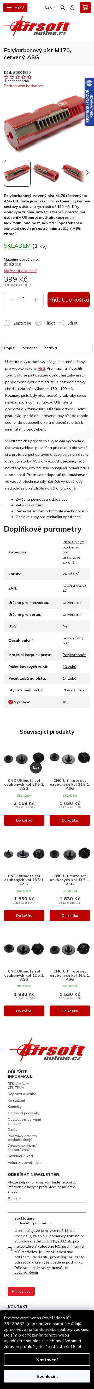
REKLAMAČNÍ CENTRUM (19, 1085)
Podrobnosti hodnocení (24, 85)
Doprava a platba (22, 1094)
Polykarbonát (74, 654)
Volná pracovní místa (25, 1162)
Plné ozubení (74, 690)
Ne (65, 626)
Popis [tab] (9, 348)
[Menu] (15, 7)
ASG (66, 702)
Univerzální (72, 602)
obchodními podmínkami (33, 1223)
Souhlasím (47, 1376)
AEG (41, 368)
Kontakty (15, 1106)
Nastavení (47, 1359)
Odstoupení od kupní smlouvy (24, 1121)
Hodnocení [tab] (29, 348)
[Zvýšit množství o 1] (36, 301)
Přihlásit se (21, 1291)
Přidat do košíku (68, 299)
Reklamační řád (20, 1156)
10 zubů (69, 666)
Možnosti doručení (20, 270)
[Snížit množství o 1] (12, 301)
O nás (12, 1129)
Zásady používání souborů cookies (22, 1148)
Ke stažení (16, 1100)
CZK (48, 7)
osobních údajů (26, 1272)
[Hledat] (63, 7)
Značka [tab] (50, 348)
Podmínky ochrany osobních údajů (22, 1138)
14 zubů (69, 678)
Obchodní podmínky (23, 1113)
